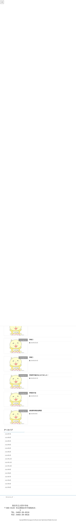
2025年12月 (8, 459)
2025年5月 (8, 484)
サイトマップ (9, 497)
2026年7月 (8, 434)
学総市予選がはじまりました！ (39, 375)
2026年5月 (8, 441)
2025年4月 (8, 487)
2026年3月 (8, 448)
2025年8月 (8, 473)
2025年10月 (8, 466)
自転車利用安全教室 (35, 410)
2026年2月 (8, 452)
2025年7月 (8, 476)
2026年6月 (8, 437)
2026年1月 (8, 455)
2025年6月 (8, 480)
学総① (31, 357)
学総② (31, 339)
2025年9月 (8, 469)
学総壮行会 (32, 393)
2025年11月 (8, 462)
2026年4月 (8, 444)
